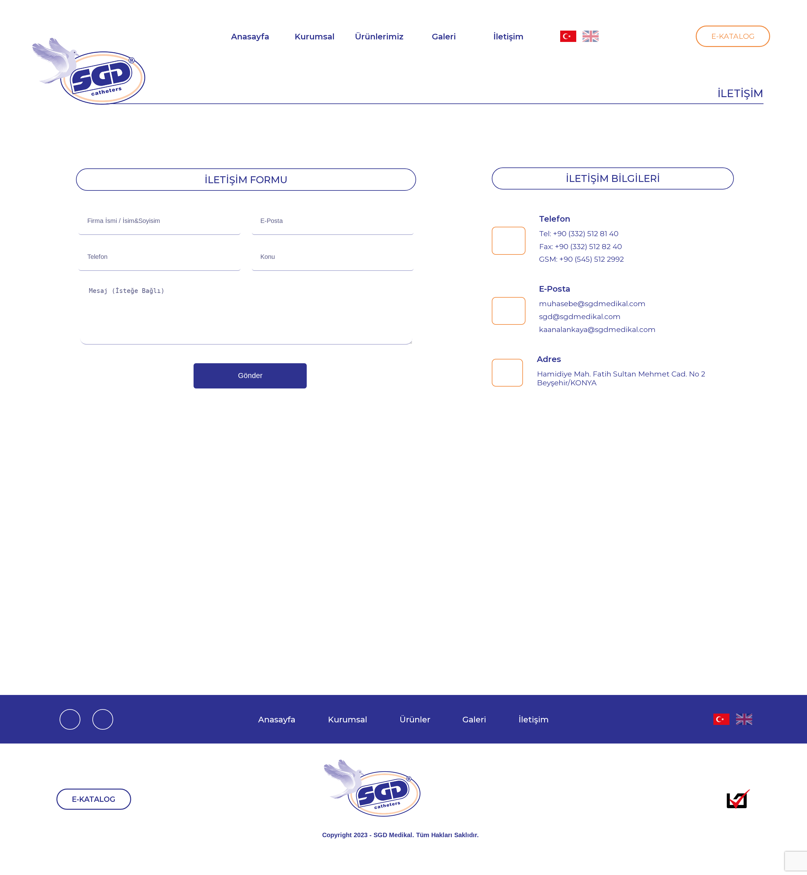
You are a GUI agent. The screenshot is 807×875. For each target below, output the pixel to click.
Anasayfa (276, 719)
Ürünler (414, 719)
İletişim (534, 719)
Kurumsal (347, 719)
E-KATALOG (733, 36)
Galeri (444, 36)
